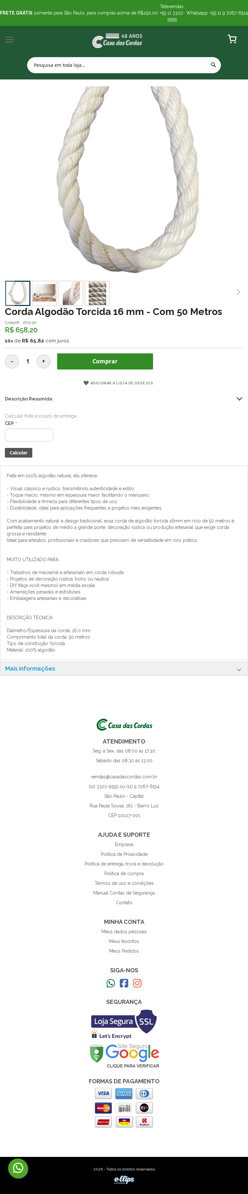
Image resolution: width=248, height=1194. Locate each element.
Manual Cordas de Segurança (124, 892)
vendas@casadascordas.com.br (124, 776)
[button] (10, 293)
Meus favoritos (124, 941)
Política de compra (124, 873)
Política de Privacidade (124, 854)
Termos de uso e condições (124, 883)
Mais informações (30, 668)
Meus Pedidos (124, 951)
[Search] (213, 65)
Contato (124, 902)
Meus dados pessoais (124, 931)
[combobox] (124, 65)
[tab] (124, 669)
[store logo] (117, 40)
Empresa (124, 844)
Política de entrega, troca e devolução (124, 863)
